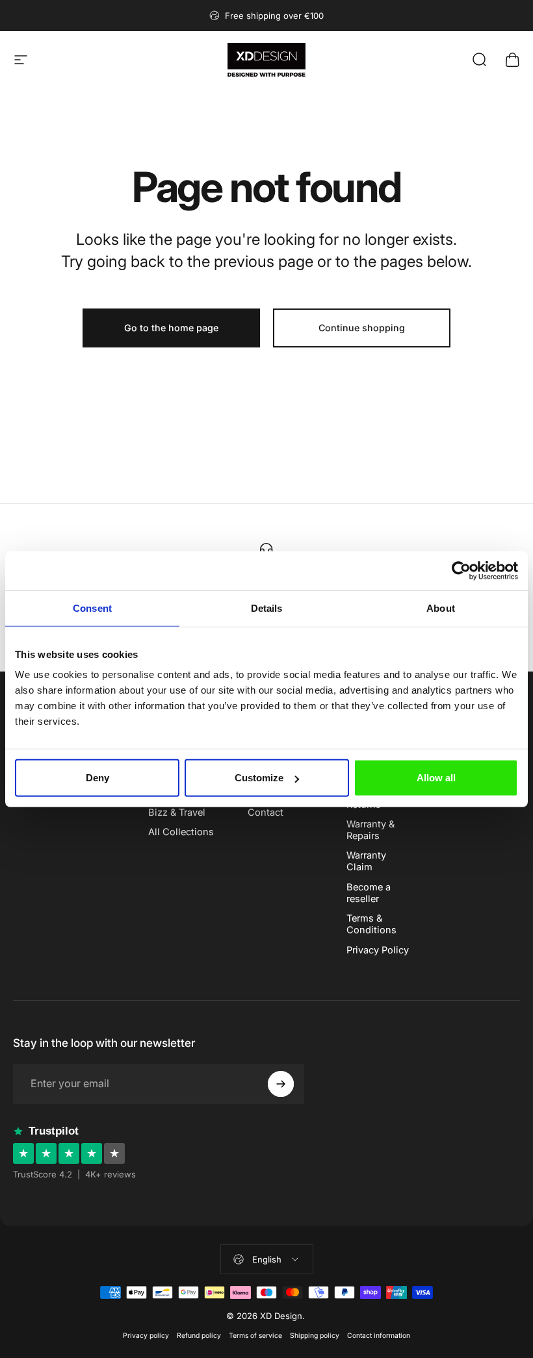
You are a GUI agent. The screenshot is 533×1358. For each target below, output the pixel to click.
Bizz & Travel (176, 812)
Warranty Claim (366, 861)
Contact (265, 812)
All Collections (181, 832)
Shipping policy (314, 1335)
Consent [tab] (92, 607)
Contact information (378, 1335)
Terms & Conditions (371, 924)
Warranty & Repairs (370, 830)
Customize (259, 777)
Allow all (436, 777)
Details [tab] (267, 607)
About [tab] (440, 607)
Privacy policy (146, 1335)
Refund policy (199, 1335)
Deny (97, 777)
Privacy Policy (377, 950)
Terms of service (255, 1335)
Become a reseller (368, 893)
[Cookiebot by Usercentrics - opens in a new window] (461, 570)
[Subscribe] (281, 1084)
